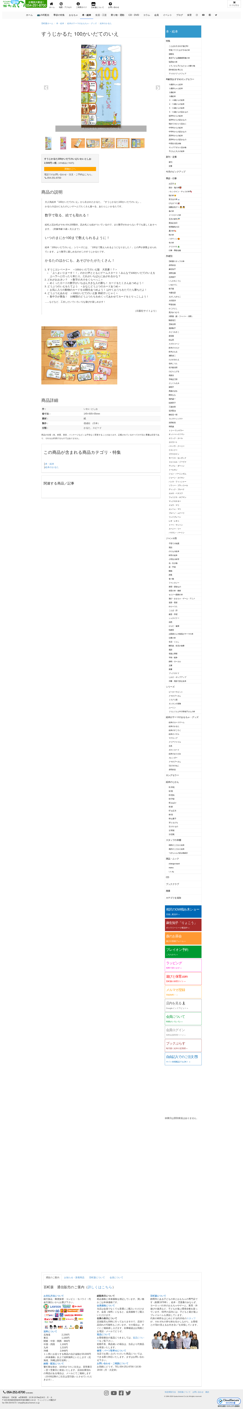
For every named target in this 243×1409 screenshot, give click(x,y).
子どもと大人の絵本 (176, 151)
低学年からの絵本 (176, 116)
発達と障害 (173, 654)
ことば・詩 (173, 610)
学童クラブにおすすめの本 (179, 50)
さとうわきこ (174, 332)
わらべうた (173, 606)
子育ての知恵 (174, 543)
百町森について (97, 1277)
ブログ (179, 15)
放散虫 (171, 54)
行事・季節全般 (175, 250)
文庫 (170, 665)
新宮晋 (171, 336)
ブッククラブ (172, 884)
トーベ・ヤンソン (176, 525)
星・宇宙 (172, 567)
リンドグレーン (175, 517)
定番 (170, 166)
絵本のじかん (172, 782)
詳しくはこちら (100, 1286)
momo (171, 868)
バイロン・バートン (176, 533)
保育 (189, 15)
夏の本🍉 (172, 231)
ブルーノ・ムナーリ (176, 513)
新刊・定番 (171, 157)
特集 (168, 41)
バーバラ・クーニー (176, 446)
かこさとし (173, 308)
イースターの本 (175, 215)
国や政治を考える (176, 70)
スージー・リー (175, 529)
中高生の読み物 (175, 143)
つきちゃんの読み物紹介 (178, 853)
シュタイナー (174, 618)
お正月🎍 (172, 184)
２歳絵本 (172, 92)
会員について (116, 1277)
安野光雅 (172, 273)
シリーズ (170, 687)
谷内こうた (173, 363)
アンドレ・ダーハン (176, 466)
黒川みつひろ (174, 312)
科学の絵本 (173, 555)
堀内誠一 (172, 399)
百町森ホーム (47, 23)
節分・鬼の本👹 (175, 188)
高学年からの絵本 (176, 136)
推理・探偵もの (175, 587)
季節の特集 (59, 15)
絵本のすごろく (175, 730)
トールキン (173, 470)
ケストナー (173, 450)
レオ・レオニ (174, 521)
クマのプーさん (175, 696)
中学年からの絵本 (176, 128)
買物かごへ (70, 169)
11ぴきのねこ (174, 766)
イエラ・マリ (174, 505)
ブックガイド (174, 673)
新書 (170, 669)
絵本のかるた (106, 23)
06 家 (171, 807)
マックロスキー (175, 501)
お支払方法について (54, 1296)
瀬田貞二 (172, 356)
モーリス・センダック (177, 458)
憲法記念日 (173, 223)
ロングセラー (172, 775)
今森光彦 (172, 293)
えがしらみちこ (175, 297)
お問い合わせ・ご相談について (112, 1363)
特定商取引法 (170, 1392)
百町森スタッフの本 (176, 261)
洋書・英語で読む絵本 (177, 681)
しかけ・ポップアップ (177, 677)
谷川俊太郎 (173, 367)
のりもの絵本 (174, 551)
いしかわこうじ (175, 281)
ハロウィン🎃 (174, 239)
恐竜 (170, 575)
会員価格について (106, 1305)
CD (167, 877)
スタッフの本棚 (173, 840)
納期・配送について (54, 1363)
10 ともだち (173, 823)
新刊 (170, 162)
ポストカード (174, 750)
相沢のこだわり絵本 (176, 849)
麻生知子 (172, 269)
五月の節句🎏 (174, 219)
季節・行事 (171, 178)
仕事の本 (172, 638)
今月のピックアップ (175, 171)
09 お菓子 (172, 819)
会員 (156, 15)
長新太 (171, 375)
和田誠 (171, 426)
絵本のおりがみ (175, 754)
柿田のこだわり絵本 (176, 845)
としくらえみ (174, 383)
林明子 (171, 387)
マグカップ (173, 738)
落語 (170, 650)
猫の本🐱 (172, 195)
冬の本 (171, 243)
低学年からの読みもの (177, 120)
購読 (207, 1392)
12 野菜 (172, 830)
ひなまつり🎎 (174, 203)
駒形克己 (172, 320)
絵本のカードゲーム (176, 722)
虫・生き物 (173, 563)
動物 (170, 571)
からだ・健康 (174, 626)
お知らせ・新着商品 (74, 1277)
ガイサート (173, 442)
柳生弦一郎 (173, 415)
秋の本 (171, 235)
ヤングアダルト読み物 (177, 147)
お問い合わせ (198, 1392)
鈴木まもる (173, 352)
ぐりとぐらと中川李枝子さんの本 (182, 711)
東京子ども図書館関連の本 (179, 58)
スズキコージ (174, 344)
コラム (146, 15)
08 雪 (171, 815)
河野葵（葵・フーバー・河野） (181, 316)
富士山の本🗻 (174, 199)
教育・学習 (173, 614)
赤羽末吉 (172, 265)
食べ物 (171, 579)
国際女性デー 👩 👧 (177, 207)
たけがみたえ (174, 360)
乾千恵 (171, 289)
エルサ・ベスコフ (176, 493)
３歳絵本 (172, 96)
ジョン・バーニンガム (177, 474)
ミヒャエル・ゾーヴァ (177, 462)
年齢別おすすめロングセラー (180, 79)
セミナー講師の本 (176, 595)
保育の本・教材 (175, 591)
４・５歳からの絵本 (176, 104)
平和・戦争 (173, 658)
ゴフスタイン (174, 454)
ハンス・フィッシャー (177, 482)
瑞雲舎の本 (173, 62)
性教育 (171, 630)
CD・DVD (134, 15)
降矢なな (172, 395)
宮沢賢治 (172, 411)
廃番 (168, 891)
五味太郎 (172, 324)
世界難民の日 (174, 227)
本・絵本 (86, 15)
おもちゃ (73, 15)
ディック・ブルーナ (176, 489)
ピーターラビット (176, 692)
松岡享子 (172, 403)
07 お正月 (172, 811)
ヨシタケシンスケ (176, 419)
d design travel (174, 864)
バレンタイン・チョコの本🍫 (180, 191)
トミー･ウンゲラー (176, 430)
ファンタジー (174, 583)
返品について (103, 1334)
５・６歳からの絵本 (176, 108)
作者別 (169, 256)
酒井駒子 (172, 328)
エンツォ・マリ (175, 509)
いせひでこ (173, 285)
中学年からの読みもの (177, 132)
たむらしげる (174, 371)
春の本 (171, 211)
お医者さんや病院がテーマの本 (181, 634)
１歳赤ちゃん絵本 (176, 88)
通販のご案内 (52, 1277)
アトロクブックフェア (177, 74)
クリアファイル (175, 742)
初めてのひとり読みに (177, 124)
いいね (171, 872)
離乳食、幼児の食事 (176, 646)
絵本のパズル (174, 734)
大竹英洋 (172, 301)
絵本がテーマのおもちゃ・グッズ (82, 23)
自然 (170, 622)
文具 (170, 746)
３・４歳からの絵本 (176, 100)
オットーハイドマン (176, 434)
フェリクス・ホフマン (177, 497)
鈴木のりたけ (174, 348)
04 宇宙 (172, 799)
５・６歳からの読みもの (178, 112)
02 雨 (171, 791)
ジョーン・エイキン (176, 478)
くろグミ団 (173, 700)
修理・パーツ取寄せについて (111, 1350)
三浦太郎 (172, 407)
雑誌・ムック (172, 858)
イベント (167, 15)
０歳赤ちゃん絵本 (176, 84)
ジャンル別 (171, 538)
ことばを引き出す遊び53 (178, 46)
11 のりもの (173, 826)
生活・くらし (174, 642)
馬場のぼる (173, 391)
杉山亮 (171, 340)
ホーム (29, 15)
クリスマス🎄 (174, 247)
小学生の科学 (174, 559)
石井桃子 (172, 277)
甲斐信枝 (172, 304)
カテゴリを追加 (173, 898)
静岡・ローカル (175, 661)
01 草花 (172, 787)
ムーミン (172, 708)
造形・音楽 (173, 602)
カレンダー (173, 758)
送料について (50, 1331)
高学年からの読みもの (177, 139)
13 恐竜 (172, 834)
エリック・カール (176, 438)
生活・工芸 (101, 15)
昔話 (170, 547)
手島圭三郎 (173, 379)
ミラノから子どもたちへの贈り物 (182, 66)
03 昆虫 (172, 795)
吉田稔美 (172, 423)
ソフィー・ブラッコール (178, 485)
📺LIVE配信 (43, 15)
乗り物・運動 (117, 15)
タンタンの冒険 (175, 704)
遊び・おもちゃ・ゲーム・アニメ (182, 598)
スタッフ (191, 1318)
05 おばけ (172, 803)
